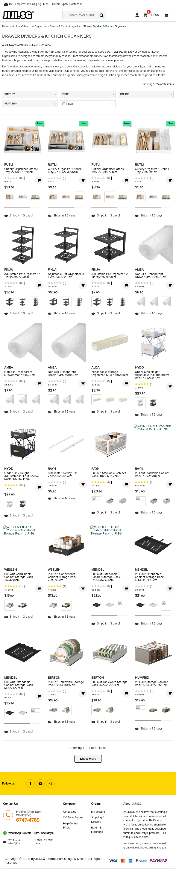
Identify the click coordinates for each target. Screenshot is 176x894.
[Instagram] (50, 783)
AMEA (139, 269)
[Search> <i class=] (101, 15)
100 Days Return (73, 817)
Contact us (75, 4)
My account (98, 811)
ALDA (95, 367)
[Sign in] (137, 15)
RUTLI (8, 164)
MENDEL (97, 569)
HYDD (139, 367)
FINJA (8, 269)
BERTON (54, 677)
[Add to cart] (39, 180)
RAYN (52, 469)
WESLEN (10, 569)
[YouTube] (40, 783)
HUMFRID (142, 677)
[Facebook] (30, 783)
